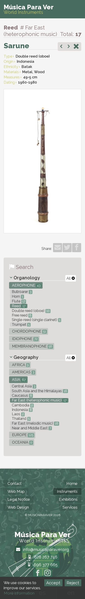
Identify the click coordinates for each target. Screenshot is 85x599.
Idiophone (24, 339)
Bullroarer (21, 292)
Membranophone (31, 346)
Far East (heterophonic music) (38, 400)
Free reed (21, 315)
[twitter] (67, 247)
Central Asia (23, 386)
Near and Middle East (31, 428)
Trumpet (20, 324)
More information (19, 593)
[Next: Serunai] (69, 46)
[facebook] (76, 247)
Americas (22, 372)
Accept (53, 582)
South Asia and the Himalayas (39, 391)
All (69, 278)
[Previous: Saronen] (61, 46)
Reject (73, 582)
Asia (18, 379)
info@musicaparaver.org (45, 549)
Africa (20, 365)
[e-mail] (57, 247)
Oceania (21, 442)
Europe (22, 435)
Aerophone (26, 285)
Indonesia (21, 410)
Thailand (20, 418)
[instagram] (47, 573)
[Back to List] (76, 46)
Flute (18, 301)
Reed (18, 306)
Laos (17, 414)
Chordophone (28, 331)
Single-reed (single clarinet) (35, 320)
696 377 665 (45, 564)
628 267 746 (45, 557)
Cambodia (22, 405)
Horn (17, 296)
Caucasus (21, 395)
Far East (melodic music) (34, 423)
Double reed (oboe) (30, 311)
